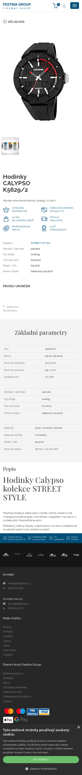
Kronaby (8, 631)
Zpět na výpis (16, 21)
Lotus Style (9, 650)
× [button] (78, 727)
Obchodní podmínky (15, 687)
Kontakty (8, 678)
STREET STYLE (40, 243)
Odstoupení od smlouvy (17, 696)
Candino (8, 636)
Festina (7, 626)
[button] (41, 768)
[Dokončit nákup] (55, 5)
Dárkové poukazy (13, 673)
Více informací (40, 752)
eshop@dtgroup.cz (19, 583)
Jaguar (7, 640)
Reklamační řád (12, 691)
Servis (6, 682)
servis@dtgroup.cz (19, 603)
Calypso (8, 654)
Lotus (6, 645)
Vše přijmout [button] (41, 759)
